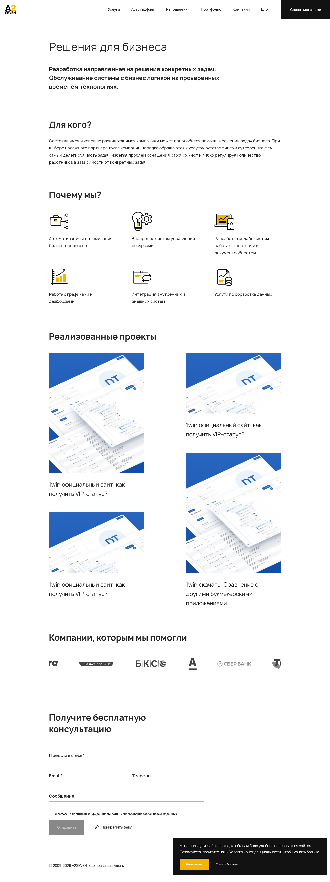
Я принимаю (194, 864)
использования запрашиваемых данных (149, 814)
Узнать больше (227, 864)
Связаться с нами (305, 9)
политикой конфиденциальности (95, 814)
